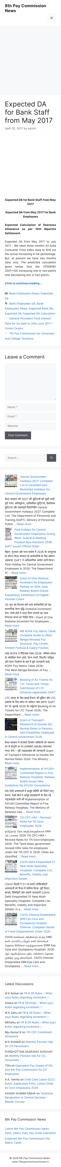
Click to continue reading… (23, 283)
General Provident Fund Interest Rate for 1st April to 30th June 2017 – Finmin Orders (29, 323)
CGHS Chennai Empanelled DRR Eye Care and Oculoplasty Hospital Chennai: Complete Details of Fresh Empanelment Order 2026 (30, 923)
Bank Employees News (24, 293)
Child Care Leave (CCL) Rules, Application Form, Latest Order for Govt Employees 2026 (30, 1083)
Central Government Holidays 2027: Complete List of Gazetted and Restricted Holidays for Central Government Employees (29, 485)
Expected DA (13, 313)
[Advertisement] (30, 57)
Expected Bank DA (41, 308)
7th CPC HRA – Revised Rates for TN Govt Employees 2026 (35, 821)
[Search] (51, 458)
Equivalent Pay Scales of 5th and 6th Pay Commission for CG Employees (29, 1070)
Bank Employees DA (22, 303)
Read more (24, 524)
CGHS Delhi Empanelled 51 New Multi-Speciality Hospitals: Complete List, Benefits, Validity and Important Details (30, 870)
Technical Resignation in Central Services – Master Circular (29, 1097)
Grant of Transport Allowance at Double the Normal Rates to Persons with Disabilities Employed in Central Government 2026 (29, 728)
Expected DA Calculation (39, 313)
